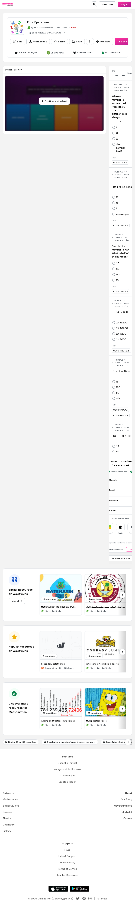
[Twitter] (77, 898)
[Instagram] (90, 898)
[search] (94, 4)
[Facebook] (84, 898)
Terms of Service (127, 543)
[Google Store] (79, 889)
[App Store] (58, 889)
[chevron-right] (122, 595)
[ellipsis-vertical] (89, 41)
